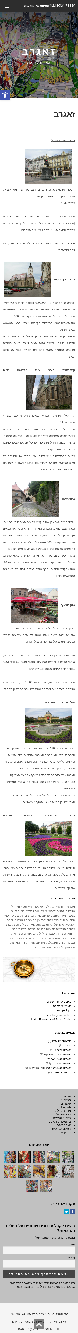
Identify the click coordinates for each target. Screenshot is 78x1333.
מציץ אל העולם (62, 1006)
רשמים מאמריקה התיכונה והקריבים (50, 1067)
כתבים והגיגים (62, 1118)
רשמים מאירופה (61, 1063)
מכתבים (66, 1100)
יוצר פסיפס (64, 1125)
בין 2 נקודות (64, 1010)
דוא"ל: (71, 1257)
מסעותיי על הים (61, 1041)
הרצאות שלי (63, 1114)
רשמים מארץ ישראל (59, 1058)
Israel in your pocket (58, 1015)
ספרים (67, 1045)
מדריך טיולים (62, 1110)
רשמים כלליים (62, 1049)
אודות (67, 1096)
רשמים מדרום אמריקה (57, 1054)
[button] (5, 95)
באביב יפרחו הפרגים (59, 1001)
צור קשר (65, 1132)
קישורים (66, 1103)
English (66, 1107)
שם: (72, 1244)
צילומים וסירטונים (59, 1121)
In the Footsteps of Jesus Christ (51, 1019)
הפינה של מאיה (62, 1072)
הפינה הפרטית (61, 1128)
